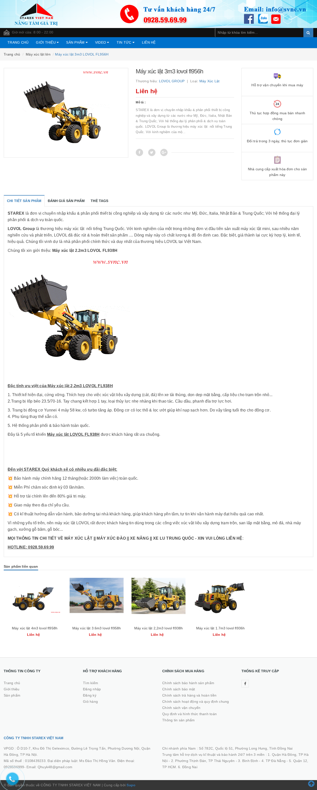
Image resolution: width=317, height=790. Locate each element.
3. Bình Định (248, 761)
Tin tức (124, 42)
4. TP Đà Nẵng (274, 761)
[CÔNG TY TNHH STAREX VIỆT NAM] (158, 14)
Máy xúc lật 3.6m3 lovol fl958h (96, 628)
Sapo (131, 785)
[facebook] (245, 683)
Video (101, 42)
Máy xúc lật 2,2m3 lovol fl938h (158, 628)
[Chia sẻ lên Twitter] (152, 152)
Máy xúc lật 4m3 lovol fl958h (34, 628)
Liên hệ (149, 42)
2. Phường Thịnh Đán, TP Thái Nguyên (203, 761)
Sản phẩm (75, 42)
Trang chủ (17, 42)
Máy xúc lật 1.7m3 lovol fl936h (220, 628)
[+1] (164, 152)
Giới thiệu (46, 42)
